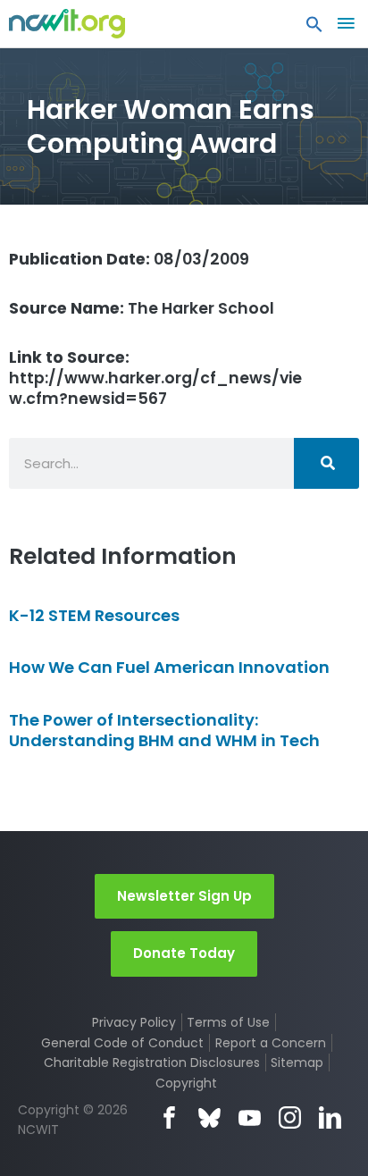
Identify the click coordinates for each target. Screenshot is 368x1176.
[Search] (326, 463)
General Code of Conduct (122, 1043)
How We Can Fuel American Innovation (169, 667)
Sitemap (297, 1062)
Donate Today (184, 953)
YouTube (249, 1117)
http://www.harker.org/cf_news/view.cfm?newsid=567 (155, 378)
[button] (314, 29)
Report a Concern (270, 1043)
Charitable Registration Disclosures (152, 1062)
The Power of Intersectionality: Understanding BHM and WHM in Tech (164, 730)
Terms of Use (228, 1022)
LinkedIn (330, 1117)
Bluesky (209, 1117)
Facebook (169, 1117)
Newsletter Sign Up (184, 895)
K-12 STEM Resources (94, 615)
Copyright (186, 1083)
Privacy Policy (134, 1022)
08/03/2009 (129, 259)
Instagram (290, 1117)
